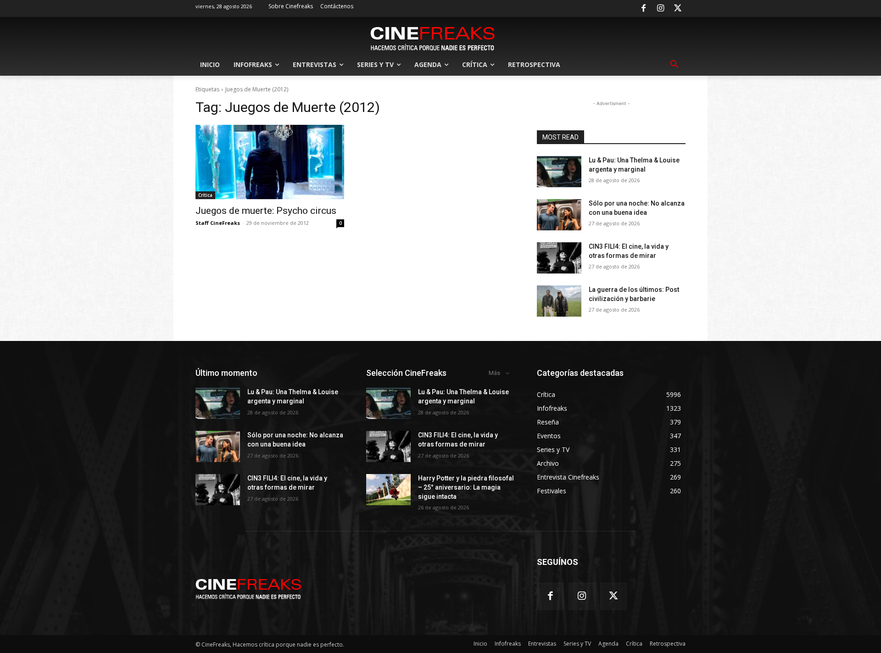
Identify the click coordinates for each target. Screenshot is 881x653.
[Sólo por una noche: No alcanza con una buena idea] (559, 214)
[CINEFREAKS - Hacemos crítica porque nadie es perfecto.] (432, 37)
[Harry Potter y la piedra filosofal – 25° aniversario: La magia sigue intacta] (388, 489)
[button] (675, 65)
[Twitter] (678, 9)
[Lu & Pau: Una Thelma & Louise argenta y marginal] (559, 171)
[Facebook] (643, 9)
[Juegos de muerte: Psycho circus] (269, 162)
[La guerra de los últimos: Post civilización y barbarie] (559, 301)
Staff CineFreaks (217, 222)
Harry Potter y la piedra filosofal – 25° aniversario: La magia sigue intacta (466, 487)
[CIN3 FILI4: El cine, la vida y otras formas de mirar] (559, 257)
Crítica (205, 195)
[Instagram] (661, 9)
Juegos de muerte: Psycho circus (265, 210)
